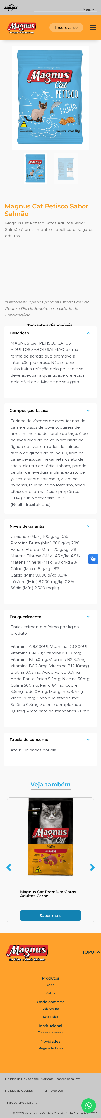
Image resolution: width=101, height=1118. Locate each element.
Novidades (50, 1041)
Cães (50, 985)
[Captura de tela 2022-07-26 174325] (50, 98)
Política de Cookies (19, 1091)
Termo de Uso (53, 1091)
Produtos (50, 978)
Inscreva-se (66, 27)
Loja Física (50, 1016)
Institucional (50, 1025)
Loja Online (50, 1008)
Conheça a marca (50, 1032)
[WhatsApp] (88, 1105)
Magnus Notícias (50, 1048)
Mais (86, 9)
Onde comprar (50, 1002)
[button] (65, 7)
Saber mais (50, 915)
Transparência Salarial (21, 1102)
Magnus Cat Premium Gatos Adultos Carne (48, 893)
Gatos (50, 993)
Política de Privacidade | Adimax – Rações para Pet (42, 1079)
